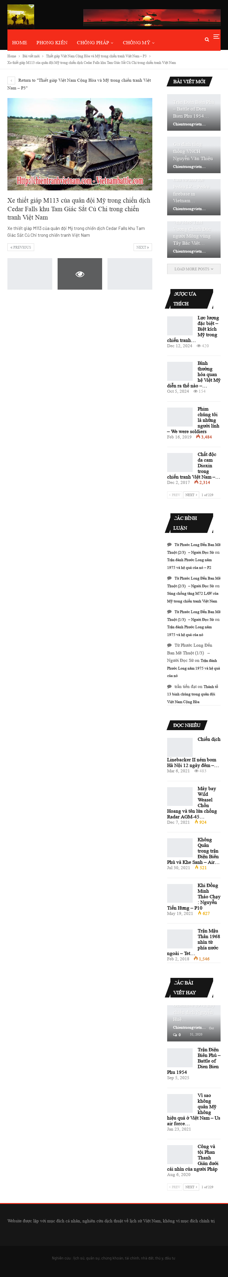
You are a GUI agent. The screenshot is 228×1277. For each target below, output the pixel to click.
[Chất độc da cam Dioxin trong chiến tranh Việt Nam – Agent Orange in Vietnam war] (180, 462)
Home (19, 42)
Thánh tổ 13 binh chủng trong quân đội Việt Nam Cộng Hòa (192, 694)
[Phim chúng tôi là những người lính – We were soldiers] (180, 417)
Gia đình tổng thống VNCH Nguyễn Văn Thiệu (193, 151)
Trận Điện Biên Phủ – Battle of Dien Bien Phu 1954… (193, 109)
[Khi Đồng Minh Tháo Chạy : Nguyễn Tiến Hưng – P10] (180, 893)
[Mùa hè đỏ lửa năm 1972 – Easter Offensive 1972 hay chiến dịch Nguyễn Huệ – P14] (194, 1023)
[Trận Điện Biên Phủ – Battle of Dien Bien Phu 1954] (180, 1057)
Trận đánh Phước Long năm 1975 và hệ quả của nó (193, 668)
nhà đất (147, 1258)
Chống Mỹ (136, 42)
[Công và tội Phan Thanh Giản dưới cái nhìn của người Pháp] (180, 1154)
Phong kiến (52, 42)
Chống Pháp (93, 42)
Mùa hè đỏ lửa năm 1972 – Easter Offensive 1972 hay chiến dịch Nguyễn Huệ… (194, 1005)
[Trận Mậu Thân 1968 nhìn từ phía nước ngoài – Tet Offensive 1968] (180, 938)
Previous (21, 247)
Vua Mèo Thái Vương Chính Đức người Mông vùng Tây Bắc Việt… (192, 232)
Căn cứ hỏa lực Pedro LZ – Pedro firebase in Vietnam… (191, 190)
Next (142, 247)
